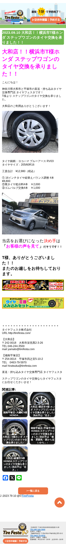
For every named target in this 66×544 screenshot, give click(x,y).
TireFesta (28, 495)
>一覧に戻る (33, 490)
